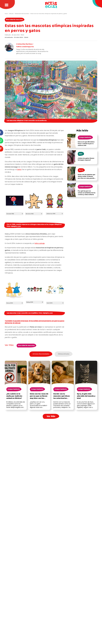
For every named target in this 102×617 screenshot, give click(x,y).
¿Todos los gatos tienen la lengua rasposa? (86, 159)
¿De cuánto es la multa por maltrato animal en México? (14, 396)
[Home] (51, 5)
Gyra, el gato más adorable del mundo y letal (86, 396)
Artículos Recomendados (41, 354)
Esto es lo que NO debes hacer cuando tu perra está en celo (86, 144)
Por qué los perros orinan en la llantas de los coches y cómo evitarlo (86, 193)
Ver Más (51, 416)
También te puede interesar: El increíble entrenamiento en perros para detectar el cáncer (34, 322)
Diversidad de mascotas (14, 19)
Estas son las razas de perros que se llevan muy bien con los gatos (39, 397)
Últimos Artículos (63, 354)
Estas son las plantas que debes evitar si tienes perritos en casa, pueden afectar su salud (86, 177)
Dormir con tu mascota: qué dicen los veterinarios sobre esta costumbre (62, 397)
